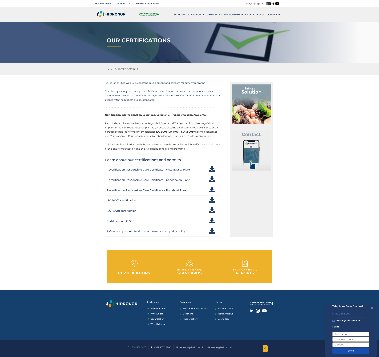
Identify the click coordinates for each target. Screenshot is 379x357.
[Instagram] (272, 3)
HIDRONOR (180, 14)
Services (196, 14)
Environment (232, 14)
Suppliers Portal (103, 3)
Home (110, 69)
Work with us (123, 3)
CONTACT (272, 14)
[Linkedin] (268, 3)
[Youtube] (277, 3)
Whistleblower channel (147, 3)
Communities (214, 14)
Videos (260, 14)
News (248, 14)
